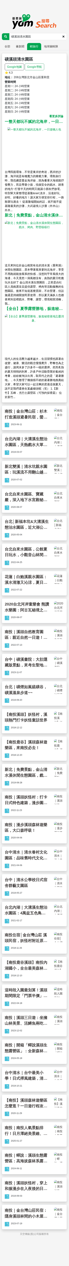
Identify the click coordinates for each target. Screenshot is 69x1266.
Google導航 (34, 66)
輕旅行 (34, 46)
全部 (7, 46)
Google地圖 (14, 66)
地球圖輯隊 (51, 46)
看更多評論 (56, 116)
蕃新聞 (20, 46)
